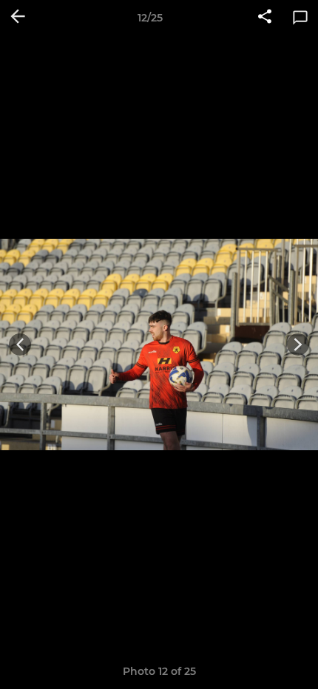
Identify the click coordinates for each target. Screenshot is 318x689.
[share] (265, 17)
